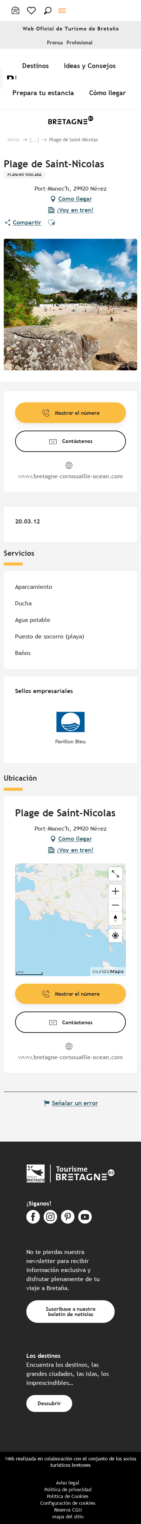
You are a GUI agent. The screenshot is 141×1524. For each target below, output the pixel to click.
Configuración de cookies (67, 1503)
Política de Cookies (67, 1496)
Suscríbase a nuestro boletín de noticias (71, 1311)
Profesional (79, 42)
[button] (48, 10)
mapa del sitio (67, 1516)
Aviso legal (67, 1483)
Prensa (55, 42)
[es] (63, 11)
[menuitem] (37, 65)
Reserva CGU (68, 1510)
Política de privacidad (67, 1489)
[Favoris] (32, 10)
